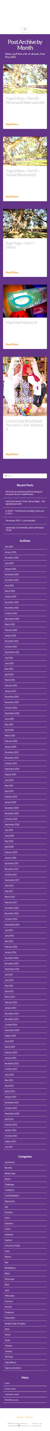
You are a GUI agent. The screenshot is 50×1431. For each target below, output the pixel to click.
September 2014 (12, 1030)
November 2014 (12, 1019)
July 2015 (9, 974)
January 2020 (10, 746)
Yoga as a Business (13, 1368)
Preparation (10, 1317)
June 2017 (9, 885)
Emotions (9, 1212)
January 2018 (10, 857)
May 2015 (9, 985)
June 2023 (9, 585)
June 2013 (9, 1074)
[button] (24, 29)
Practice (8, 1306)
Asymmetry (10, 1162)
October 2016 (11, 919)
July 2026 (9, 546)
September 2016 (12, 924)
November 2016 (12, 913)
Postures (9, 1301)
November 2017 (12, 869)
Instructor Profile (12, 1245)
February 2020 (11, 741)
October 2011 (11, 1135)
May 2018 (9, 841)
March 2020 (10, 735)
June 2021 (9, 663)
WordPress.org (11, 1400)
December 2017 (12, 863)
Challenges (9, 1184)
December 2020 (12, 696)
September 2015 (12, 969)
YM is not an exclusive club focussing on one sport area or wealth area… (23, 492)
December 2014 (12, 1013)
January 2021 (10, 691)
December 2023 (12, 580)
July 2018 (9, 830)
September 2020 (12, 713)
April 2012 (9, 1119)
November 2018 (12, 813)
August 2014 (10, 1035)
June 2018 (9, 835)
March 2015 (10, 996)
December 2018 (12, 808)
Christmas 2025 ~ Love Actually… (21, 520)
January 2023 (10, 596)
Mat (6, 1262)
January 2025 (10, 569)
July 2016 (9, 930)
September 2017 (12, 880)
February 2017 (11, 902)
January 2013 (10, 1096)
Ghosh (8, 1229)
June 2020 (9, 719)
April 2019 (9, 791)
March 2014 (10, 1047)
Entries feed (10, 1389)
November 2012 (12, 1102)
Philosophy (9, 1295)
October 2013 (11, 1069)
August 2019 (10, 774)
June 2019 (9, 780)
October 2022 (11, 613)
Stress (7, 1334)
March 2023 (10, 591)
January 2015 (10, 1008)
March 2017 (10, 896)
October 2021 (11, 646)
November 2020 (12, 702)
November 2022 (12, 607)
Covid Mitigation (12, 1195)
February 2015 (11, 1002)
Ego (6, 1206)
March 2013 (10, 1091)
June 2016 (9, 935)
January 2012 (10, 1130)
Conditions (9, 1190)
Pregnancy (9, 1312)
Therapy (8, 1345)
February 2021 (11, 685)
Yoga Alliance (10, 1362)
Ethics (7, 1217)
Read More (12, 124)
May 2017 (9, 891)
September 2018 (12, 824)
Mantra (8, 1256)
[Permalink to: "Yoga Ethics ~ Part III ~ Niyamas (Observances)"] (25, 78)
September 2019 (12, 769)
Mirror (7, 1273)
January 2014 (10, 1058)
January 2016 (10, 952)
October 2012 (11, 1108)
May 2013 (9, 1080)
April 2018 (9, 846)
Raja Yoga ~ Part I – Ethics (21, 245)
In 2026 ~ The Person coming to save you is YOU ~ (24, 512)
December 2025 (12, 557)
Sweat (7, 1340)
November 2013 (12, 1063)
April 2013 (9, 1085)
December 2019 (12, 752)
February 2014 (11, 1052)
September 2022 (12, 618)
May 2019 (9, 785)
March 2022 (10, 624)
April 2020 (9, 730)
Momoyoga (9, 1279)
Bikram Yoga (10, 1173)
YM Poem (9, 1356)
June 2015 (9, 980)
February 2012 (11, 1124)
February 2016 (11, 946)
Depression (10, 1201)
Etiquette (9, 1223)
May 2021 (9, 669)
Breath (8, 1179)
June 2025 (9, 563)
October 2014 (11, 1024)
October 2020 (11, 707)
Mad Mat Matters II (21, 322)
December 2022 (12, 602)
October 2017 (11, 874)
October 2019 (11, 763)
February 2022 (11, 630)
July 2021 (9, 657)
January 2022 (10, 635)
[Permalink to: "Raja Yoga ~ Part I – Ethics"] (25, 223)
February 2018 (11, 852)
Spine (7, 1329)
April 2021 (9, 674)
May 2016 (9, 941)
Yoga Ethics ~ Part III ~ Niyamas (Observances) (25, 100)
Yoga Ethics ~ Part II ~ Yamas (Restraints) (23, 172)
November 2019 (12, 757)
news (7, 1290)
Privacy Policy (25, 1417)
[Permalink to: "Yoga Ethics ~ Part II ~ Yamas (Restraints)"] (25, 151)
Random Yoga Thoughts (15, 1323)
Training (8, 1351)
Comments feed (12, 1394)
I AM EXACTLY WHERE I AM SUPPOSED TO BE (24, 529)
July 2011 (9, 1147)
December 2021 (12, 641)
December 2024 (12, 574)
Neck (7, 1284)
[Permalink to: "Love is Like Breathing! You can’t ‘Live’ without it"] (25, 386)
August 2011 (10, 1141)
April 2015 (9, 991)
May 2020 (9, 724)
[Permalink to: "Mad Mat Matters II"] (25, 301)
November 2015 (12, 963)
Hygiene (8, 1240)
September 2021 (12, 652)
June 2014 (9, 1041)
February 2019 (11, 796)
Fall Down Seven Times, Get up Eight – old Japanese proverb (25, 502)
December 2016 (12, 908)
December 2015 (12, 958)
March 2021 (10, 680)
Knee (7, 1251)
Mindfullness (10, 1268)
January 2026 (10, 552)
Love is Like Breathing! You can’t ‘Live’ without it (24, 425)
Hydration (9, 1234)
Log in (7, 1383)
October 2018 (11, 819)
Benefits (8, 1167)
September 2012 (12, 1113)
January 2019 (10, 802)
